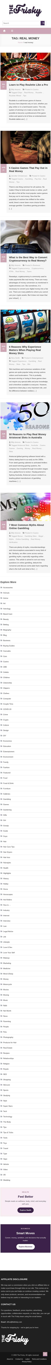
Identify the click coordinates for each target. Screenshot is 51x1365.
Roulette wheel (15, 96)
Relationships (8, 1058)
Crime (5, 714)
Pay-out (38, 179)
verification (13, 542)
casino (20, 179)
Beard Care (7, 614)
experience (22, 361)
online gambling (22, 539)
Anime (5, 598)
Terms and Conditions (39, 1359)
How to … (7, 905)
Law (4, 926)
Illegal (40, 536)
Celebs (6, 672)
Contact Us (19, 1359)
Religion (6, 1064)
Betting (6, 625)
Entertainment (37, 358)
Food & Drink (8, 783)
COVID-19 (7, 709)
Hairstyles (7, 863)
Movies (6, 990)
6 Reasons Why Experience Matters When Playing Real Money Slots (25, 350)
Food (5, 778)
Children (6, 677)
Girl (4, 820)
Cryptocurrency (24, 268)
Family (5, 762)
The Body (7, 1122)
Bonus (20, 536)
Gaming (20, 448)
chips (20, 93)
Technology (7, 1117)
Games (6, 804)
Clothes (6, 693)
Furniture (6, 789)
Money (27, 448)
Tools (5, 1138)
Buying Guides (9, 646)
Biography (7, 630)
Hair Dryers (7, 852)
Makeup (6, 958)
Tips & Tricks (8, 1132)
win (28, 364)
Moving (6, 995)
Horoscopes (8, 894)
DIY (4, 736)
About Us (10, 1359)
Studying (6, 1095)
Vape (5, 1159)
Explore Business (25, 1247)
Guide (5, 831)
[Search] (43, 23)
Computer (7, 699)
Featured (6, 773)
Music (5, 1000)
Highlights (7, 873)
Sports (5, 1090)
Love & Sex (7, 947)
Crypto (5, 720)
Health (5, 868)
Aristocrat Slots (23, 445)
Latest (27, 1359)
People (6, 1027)
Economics (7, 741)
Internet (6, 916)
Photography (8, 1037)
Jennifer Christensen (19, 176)
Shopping (7, 1080)
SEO (5, 1074)
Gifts (5, 815)
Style (5, 1101)
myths (11, 539)
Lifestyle (6, 942)
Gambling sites (31, 536)
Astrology (7, 609)
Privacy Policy (26, 1362)
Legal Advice (8, 931)
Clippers (6, 688)
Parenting (7, 1021)
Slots (18, 364)
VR (4, 1175)
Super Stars (8, 1106)
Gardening (7, 810)
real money (29, 93)
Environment (8, 757)
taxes (29, 271)
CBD (5, 667)
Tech (5, 1111)
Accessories (8, 587)
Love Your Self (9, 953)
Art (4, 603)
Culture (6, 725)
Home (5, 889)
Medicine (6, 968)
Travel (5, 1148)
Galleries (6, 794)
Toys (5, 1143)
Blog (5, 635)
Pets (5, 1032)
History (6, 878)
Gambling (7, 799)
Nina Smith (15, 358)
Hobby (5, 884)
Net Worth (7, 1011)
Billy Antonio (16, 89)
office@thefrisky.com (14, 1322)
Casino (35, 89)
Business (36, 265)
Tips (4, 1127)
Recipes (6, 1053)
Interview (6, 921)
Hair (4, 841)
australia (34, 445)
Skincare (6, 1085)
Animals (6, 593)
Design (6, 730)
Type (5, 1154)
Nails (5, 1005)
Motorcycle (7, 984)
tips (24, 96)
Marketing (7, 963)
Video (5, 1169)
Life (4, 937)
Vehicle (6, 1164)
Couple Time (8, 704)
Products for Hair (9, 1042)
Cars (5, 656)
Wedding (6, 1180)
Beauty (6, 619)
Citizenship (7, 683)
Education (7, 746)
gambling (29, 179)
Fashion (6, 767)
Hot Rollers (7, 900)
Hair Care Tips (8, 847)
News (5, 1016)
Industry (6, 910)
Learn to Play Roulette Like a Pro (28, 84)
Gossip (6, 826)
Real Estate (7, 1048)
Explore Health (25, 1210)
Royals (6, 1069)
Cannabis (7, 651)
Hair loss (6, 857)
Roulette (39, 93)
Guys (5, 836)
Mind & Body (8, 974)
